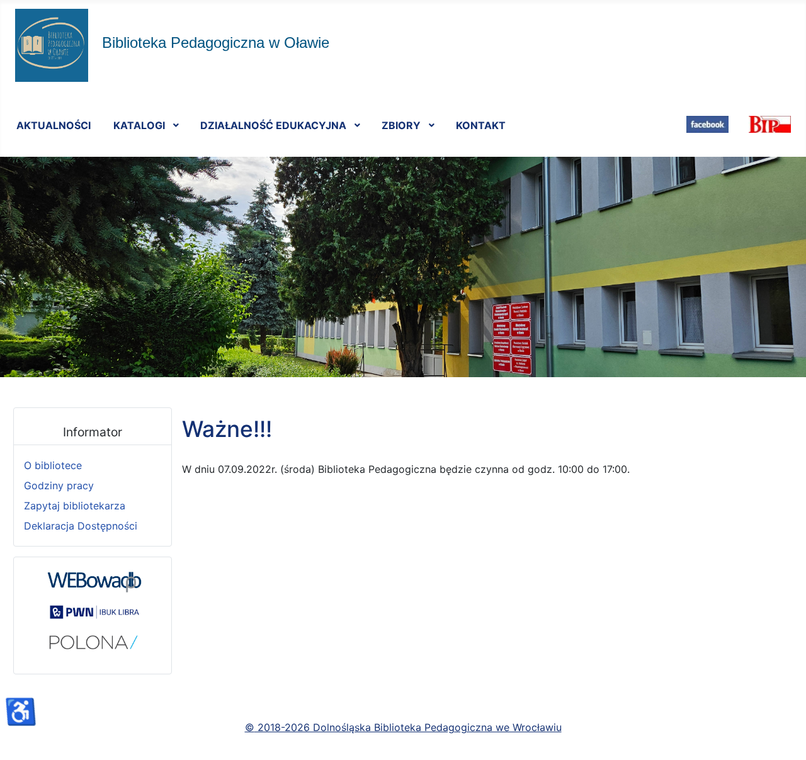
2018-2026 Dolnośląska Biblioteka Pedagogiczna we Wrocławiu (408, 727)
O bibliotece (53, 465)
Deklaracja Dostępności (80, 525)
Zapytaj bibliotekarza (74, 505)
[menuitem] (53, 125)
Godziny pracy (59, 485)
